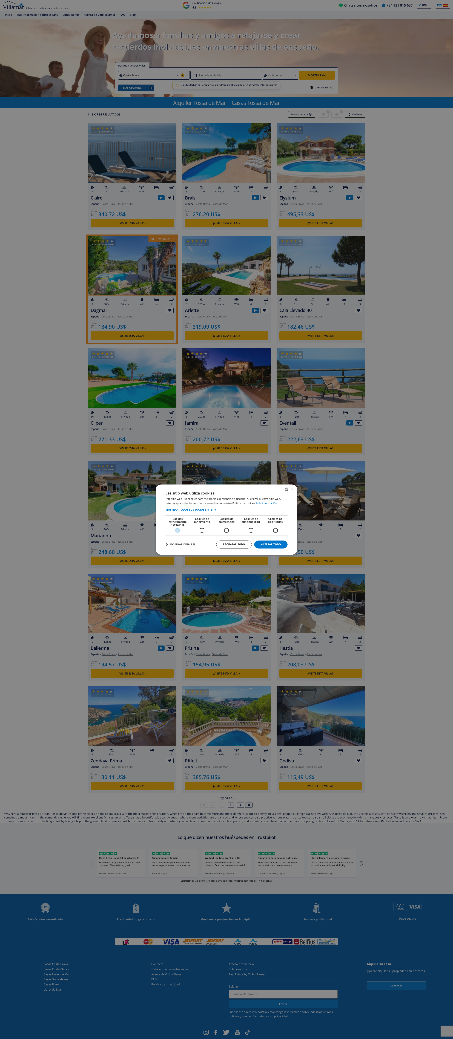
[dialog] (226, 519)
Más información (266, 503)
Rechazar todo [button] (234, 544)
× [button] (291, 489)
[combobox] (286, 489)
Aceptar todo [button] (271, 544)
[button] (226, 509)
